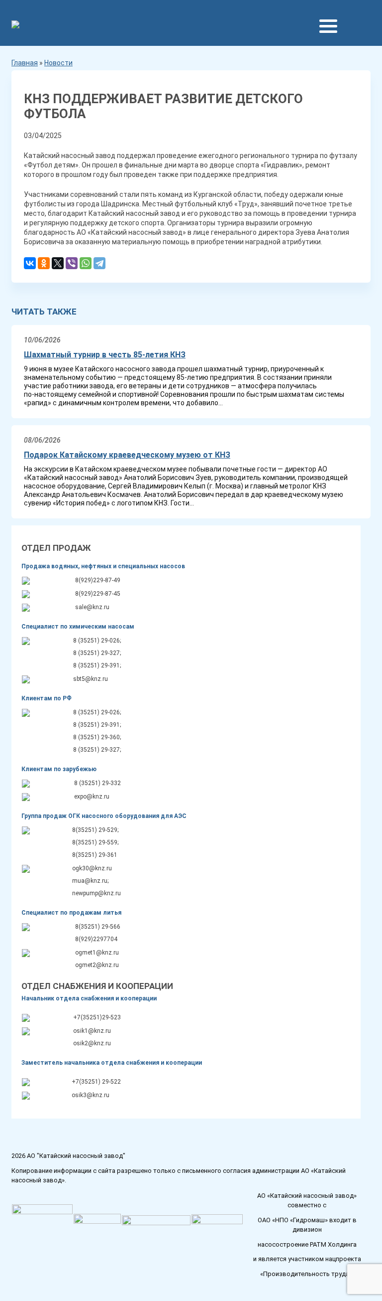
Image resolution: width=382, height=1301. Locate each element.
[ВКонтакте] (30, 264)
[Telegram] (99, 264)
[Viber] (72, 264)
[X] (58, 264)
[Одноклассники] (44, 264)
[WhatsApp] (86, 264)
